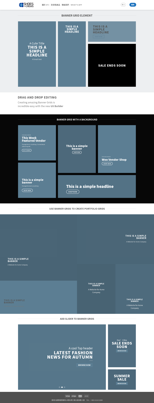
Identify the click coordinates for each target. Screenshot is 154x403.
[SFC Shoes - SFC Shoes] (28, 5)
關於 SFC (45, 5)
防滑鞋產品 (55, 5)
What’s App (76, 5)
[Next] (101, 357)
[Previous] (23, 357)
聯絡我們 (65, 5)
